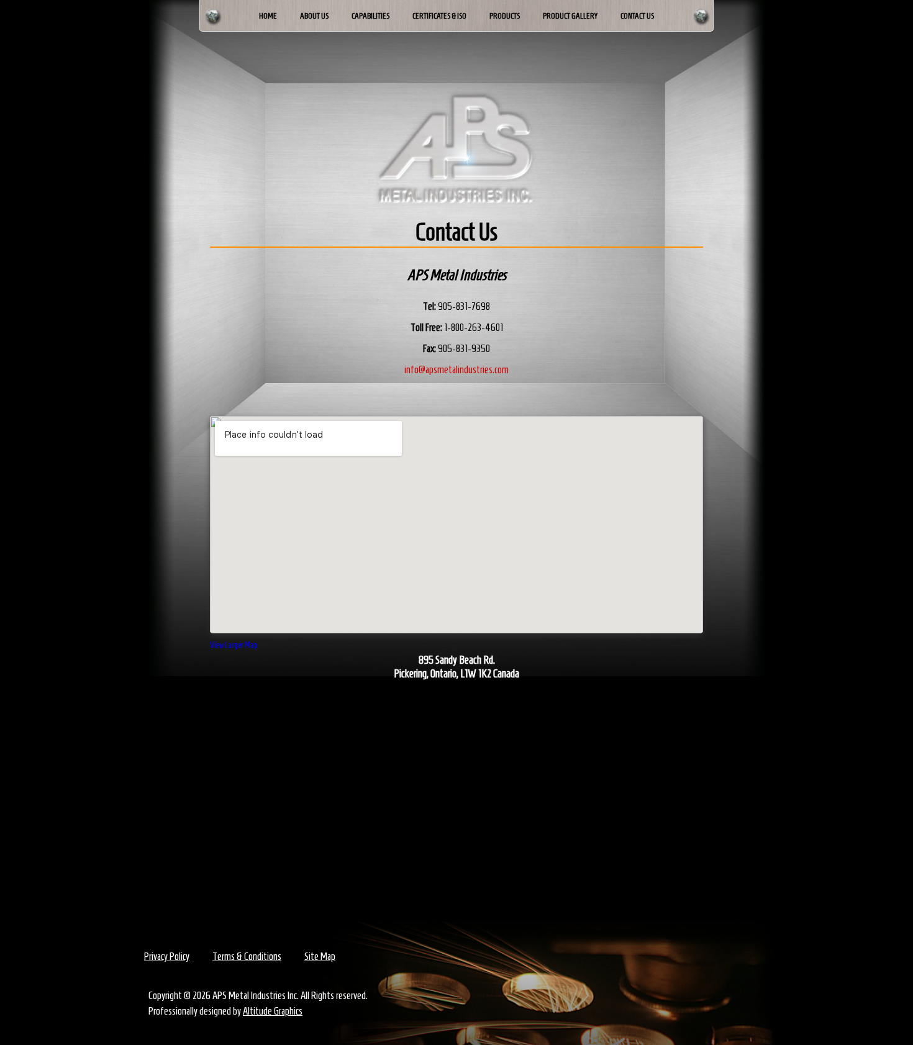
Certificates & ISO (439, 15)
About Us (314, 15)
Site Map (319, 956)
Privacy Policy (166, 956)
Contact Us (637, 15)
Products (504, 15)
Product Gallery (570, 15)
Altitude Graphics (272, 1010)
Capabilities (370, 15)
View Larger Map (233, 645)
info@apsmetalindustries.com (456, 369)
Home (268, 15)
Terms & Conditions (246, 956)
